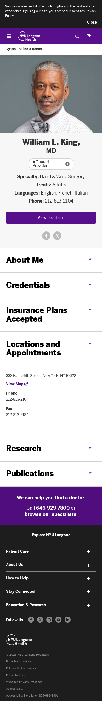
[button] (92, 22)
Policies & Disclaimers (21, 668)
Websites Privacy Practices (24, 682)
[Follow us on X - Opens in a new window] (40, 620)
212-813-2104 (59, 201)
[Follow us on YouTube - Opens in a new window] (58, 620)
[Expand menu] (89, 552)
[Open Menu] (9, 36)
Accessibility (14, 689)
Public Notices (15, 675)
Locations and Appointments (33, 348)
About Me (24, 260)
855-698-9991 (48, 695)
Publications (29, 473)
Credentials (28, 285)
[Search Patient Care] (77, 36)
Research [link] (23, 448)
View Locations (51, 217)
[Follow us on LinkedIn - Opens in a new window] (68, 620)
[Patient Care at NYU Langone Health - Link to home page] (29, 36)
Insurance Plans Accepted (36, 315)
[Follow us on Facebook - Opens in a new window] (31, 620)
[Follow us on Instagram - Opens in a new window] (49, 620)
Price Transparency (19, 661)
